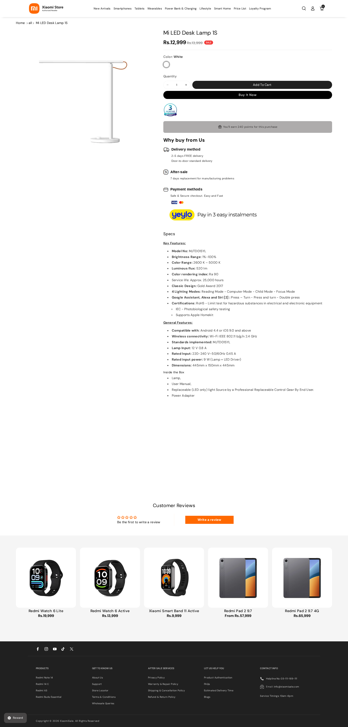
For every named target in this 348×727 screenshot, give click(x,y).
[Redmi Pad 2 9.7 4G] (302, 578)
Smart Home (222, 8)
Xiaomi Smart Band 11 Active (174, 611)
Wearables (154, 8)
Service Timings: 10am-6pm (276, 696)
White (166, 64)
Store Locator (100, 690)
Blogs (207, 697)
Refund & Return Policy (162, 697)
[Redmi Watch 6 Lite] (46, 578)
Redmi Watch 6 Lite (46, 611)
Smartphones (123, 8)
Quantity (170, 76)
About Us (97, 677)
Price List (240, 8)
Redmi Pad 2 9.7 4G (302, 611)
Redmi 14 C (42, 684)
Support (97, 684)
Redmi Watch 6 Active (110, 611)
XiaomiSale (67, 721)
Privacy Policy (156, 677)
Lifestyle (205, 8)
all (30, 23)
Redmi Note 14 (44, 677)
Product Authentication (218, 677)
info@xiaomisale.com (286, 686)
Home (20, 23)
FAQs (207, 684)
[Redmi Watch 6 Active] (110, 578)
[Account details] (312, 8)
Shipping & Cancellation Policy (166, 690)
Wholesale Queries (103, 703)
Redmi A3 (41, 690)
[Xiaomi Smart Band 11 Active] (174, 578)
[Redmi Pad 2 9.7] (238, 578)
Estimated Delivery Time (218, 690)
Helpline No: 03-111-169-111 (281, 678)
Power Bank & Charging (181, 8)
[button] (123, 8)
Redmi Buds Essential (48, 697)
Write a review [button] (209, 520)
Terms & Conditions (104, 697)
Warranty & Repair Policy (163, 684)
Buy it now (248, 95)
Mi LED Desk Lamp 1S (52, 23)
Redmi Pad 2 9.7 (238, 611)
